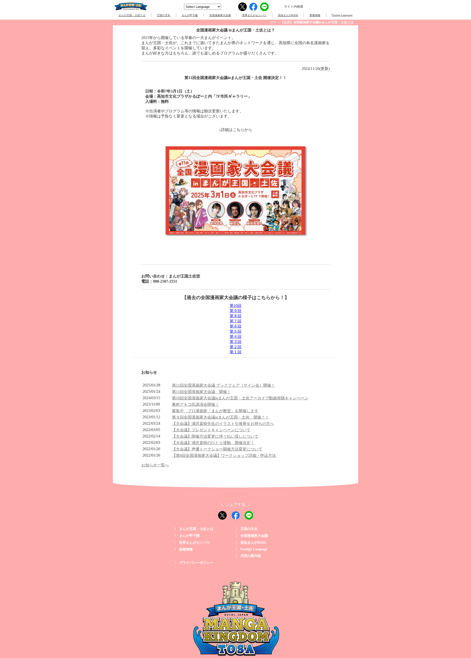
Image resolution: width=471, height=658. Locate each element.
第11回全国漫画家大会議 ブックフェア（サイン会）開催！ (223, 385)
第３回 (235, 342)
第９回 (235, 311)
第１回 (235, 352)
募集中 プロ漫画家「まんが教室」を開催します (215, 411)
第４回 (235, 336)
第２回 (235, 347)
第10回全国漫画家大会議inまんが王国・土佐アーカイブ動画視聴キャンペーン (240, 398)
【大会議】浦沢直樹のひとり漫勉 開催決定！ (213, 443)
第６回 (235, 326)
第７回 (235, 321)
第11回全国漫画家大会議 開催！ (201, 392)
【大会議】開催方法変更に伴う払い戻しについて (215, 436)
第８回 (235, 316)
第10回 (235, 305)
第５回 (235, 331)
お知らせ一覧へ (155, 465)
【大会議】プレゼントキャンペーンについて (211, 430)
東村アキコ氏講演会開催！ (195, 404)
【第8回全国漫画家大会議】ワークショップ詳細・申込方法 (224, 455)
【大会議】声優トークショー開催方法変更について (217, 449)
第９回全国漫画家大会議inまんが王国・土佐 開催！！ (220, 417)
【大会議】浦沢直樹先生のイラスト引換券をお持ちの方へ (223, 423)
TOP (273, 22)
